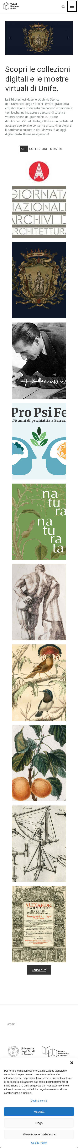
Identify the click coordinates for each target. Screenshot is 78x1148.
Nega (39, 1123)
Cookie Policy (39, 1142)
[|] (11, 6)
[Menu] (72, 6)
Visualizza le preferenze (39, 1134)
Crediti (11, 1024)
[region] (39, 38)
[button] (72, 1063)
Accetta (39, 1111)
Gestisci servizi (39, 1100)
